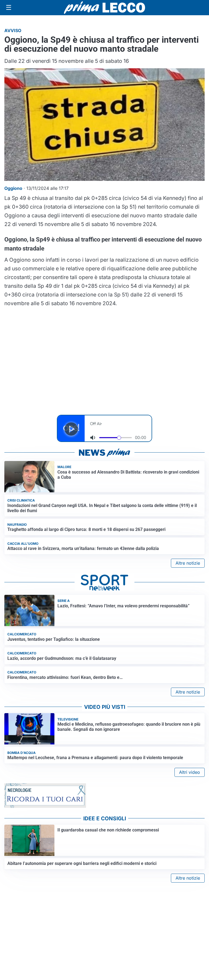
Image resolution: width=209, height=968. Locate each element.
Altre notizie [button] (188, 563)
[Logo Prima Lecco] (104, 7)
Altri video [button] (189, 772)
